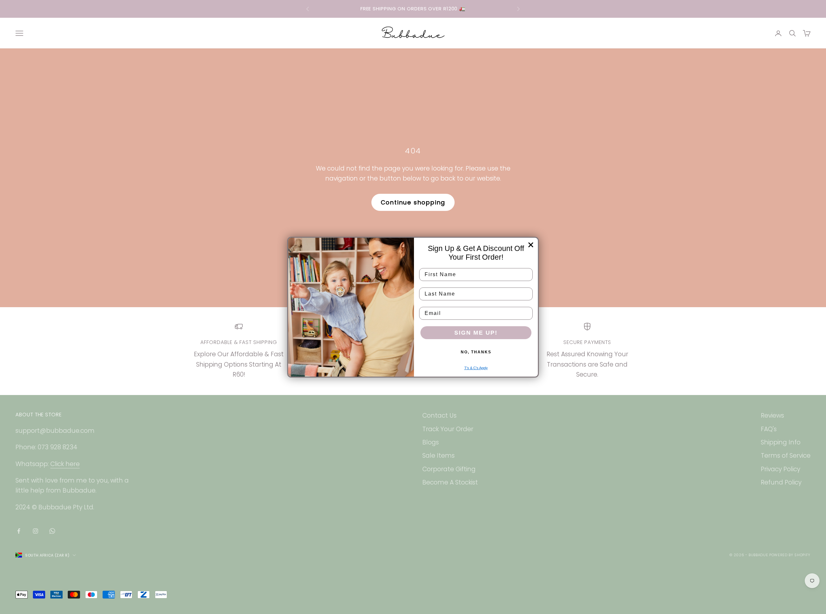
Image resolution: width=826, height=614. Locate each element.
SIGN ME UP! (476, 332)
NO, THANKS (476, 352)
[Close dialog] (531, 245)
